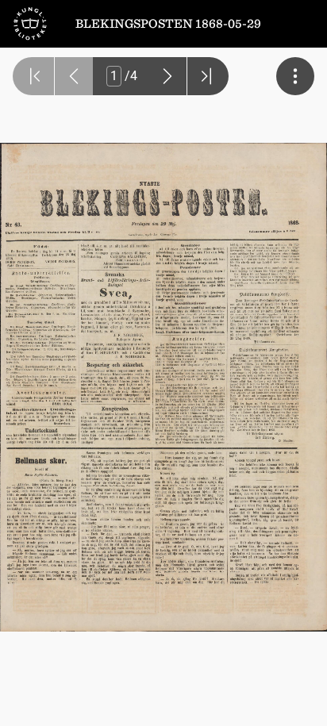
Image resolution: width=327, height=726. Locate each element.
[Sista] (208, 76)
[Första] (33, 76)
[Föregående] (74, 76)
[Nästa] (167, 76)
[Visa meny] (295, 76)
